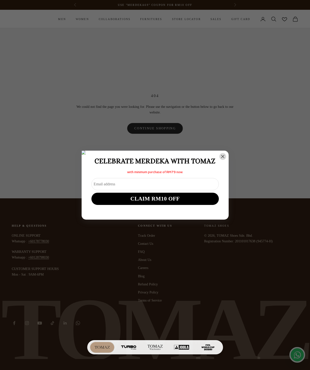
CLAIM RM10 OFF (155, 199)
